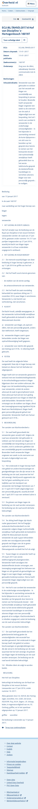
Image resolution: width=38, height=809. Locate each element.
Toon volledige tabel (11, 40)
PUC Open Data (13, 785)
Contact (10, 746)
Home (4, 11)
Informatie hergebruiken (16, 761)
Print (14, 19)
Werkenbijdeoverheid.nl (16, 801)
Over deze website (14, 743)
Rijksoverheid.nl (13, 795)
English (9, 749)
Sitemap (10, 770)
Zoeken (10, 11)
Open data (11, 780)
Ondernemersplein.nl (15, 798)
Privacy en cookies (14, 764)
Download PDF (26, 19)
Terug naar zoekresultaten (15, 727)
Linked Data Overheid (15, 782)
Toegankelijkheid (13, 767)
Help (8, 752)
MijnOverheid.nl (13, 792)
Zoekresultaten (20, 11)
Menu (32, 4)
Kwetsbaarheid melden (16, 773)
